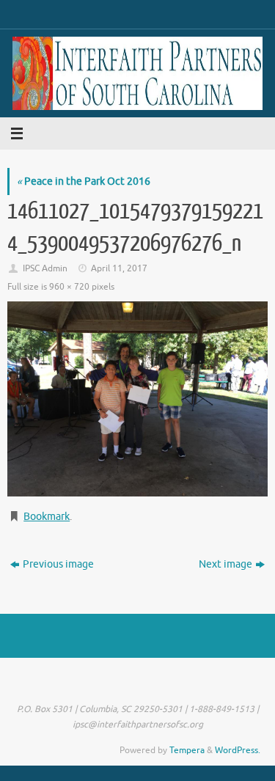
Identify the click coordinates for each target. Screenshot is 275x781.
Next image (225, 564)
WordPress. (237, 750)
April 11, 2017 (119, 268)
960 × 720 (69, 287)
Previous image (58, 564)
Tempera (187, 750)
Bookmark (46, 516)
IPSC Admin (45, 268)
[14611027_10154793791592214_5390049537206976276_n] (137, 398)
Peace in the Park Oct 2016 (83, 181)
